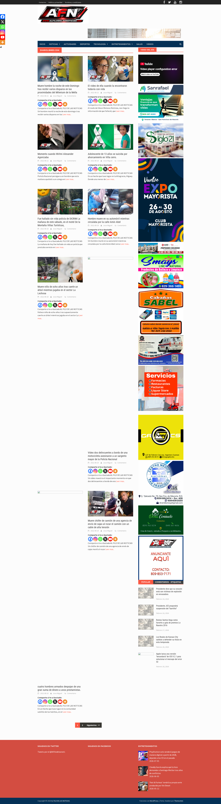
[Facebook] (40, 104)
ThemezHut (178, 801)
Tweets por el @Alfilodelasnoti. (51, 752)
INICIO (42, 44)
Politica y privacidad (55, 2)
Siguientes (92, 725)
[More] (65, 104)
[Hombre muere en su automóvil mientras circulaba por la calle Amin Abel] (110, 201)
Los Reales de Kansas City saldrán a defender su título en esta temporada (169, 640)
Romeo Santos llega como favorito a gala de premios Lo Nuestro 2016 (168, 623)
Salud (139, 44)
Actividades (70, 44)
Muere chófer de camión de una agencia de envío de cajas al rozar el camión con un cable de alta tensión (110, 524)
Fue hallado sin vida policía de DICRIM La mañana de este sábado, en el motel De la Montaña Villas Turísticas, (59, 222)
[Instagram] (45, 104)
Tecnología (100, 44)
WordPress (154, 801)
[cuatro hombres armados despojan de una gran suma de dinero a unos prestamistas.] (60, 586)
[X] (55, 104)
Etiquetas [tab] (176, 582)
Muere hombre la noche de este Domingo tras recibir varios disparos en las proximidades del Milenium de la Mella (58, 89)
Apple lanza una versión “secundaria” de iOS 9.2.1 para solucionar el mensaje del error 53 (169, 658)
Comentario (71, 96)
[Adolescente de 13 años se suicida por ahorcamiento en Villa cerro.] (110, 136)
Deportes (85, 44)
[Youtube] (60, 104)
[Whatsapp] (50, 104)
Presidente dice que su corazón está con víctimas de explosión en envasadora (169, 591)
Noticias (53, 44)
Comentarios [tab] (161, 582)
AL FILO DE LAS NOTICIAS (60, 801)
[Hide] (1, 47)
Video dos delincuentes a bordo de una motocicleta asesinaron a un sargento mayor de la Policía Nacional (108, 456)
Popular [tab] (145, 582)
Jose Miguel (57, 96)
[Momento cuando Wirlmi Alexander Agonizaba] (60, 136)
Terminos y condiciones (73, 2)
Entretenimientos (121, 44)
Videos (149, 44)
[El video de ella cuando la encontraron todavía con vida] (110, 68)
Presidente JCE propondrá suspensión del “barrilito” (167, 607)
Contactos (42, 2)
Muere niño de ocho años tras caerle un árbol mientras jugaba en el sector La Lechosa (58, 290)
